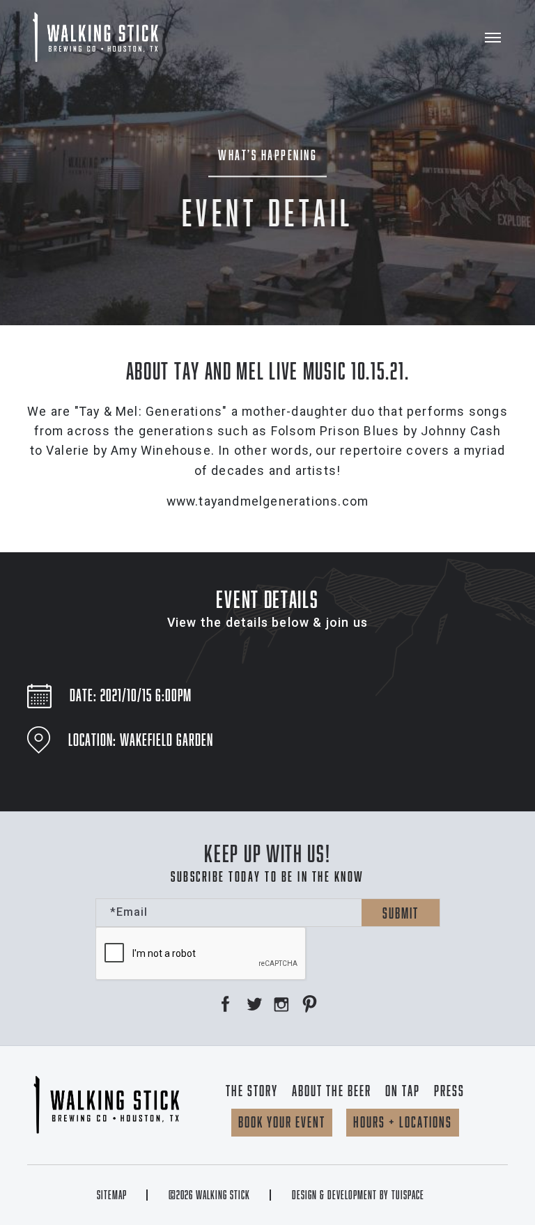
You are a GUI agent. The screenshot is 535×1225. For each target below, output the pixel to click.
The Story (252, 1090)
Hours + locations (402, 1122)
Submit (400, 913)
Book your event (281, 1122)
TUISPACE (407, 1195)
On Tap (402, 1090)
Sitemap (112, 1195)
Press (449, 1090)
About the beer (331, 1090)
